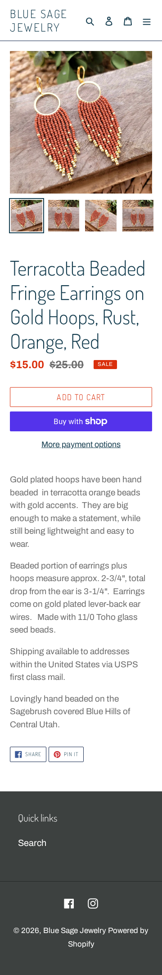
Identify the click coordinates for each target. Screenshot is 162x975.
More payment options (81, 444)
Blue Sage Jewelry (39, 20)
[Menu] (146, 20)
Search (32, 843)
